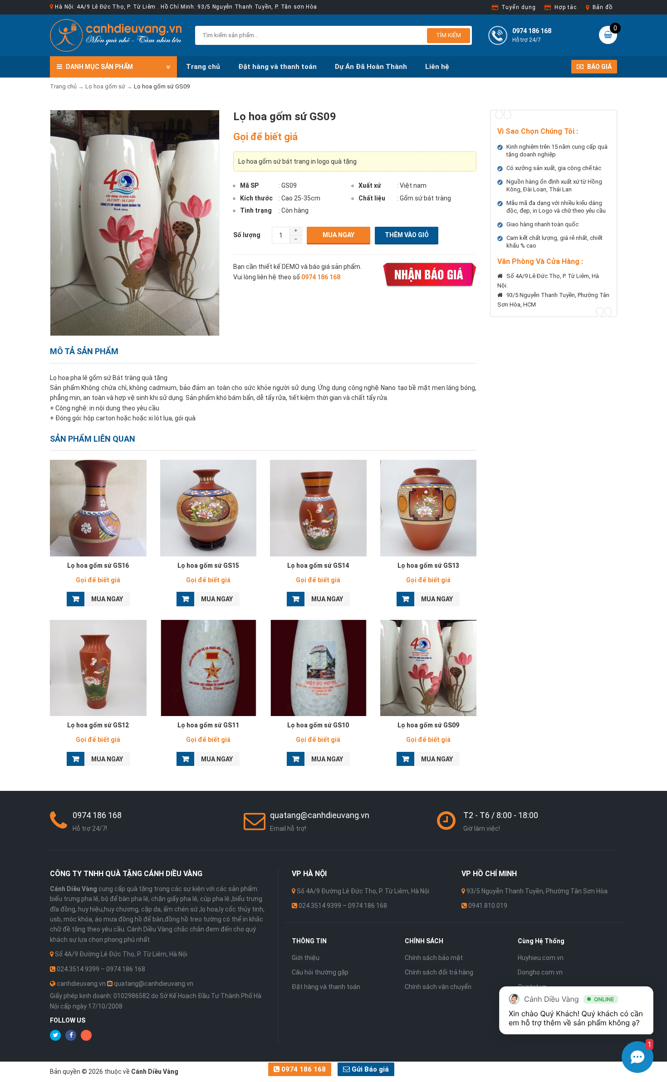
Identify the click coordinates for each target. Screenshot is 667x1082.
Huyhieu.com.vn (541, 957)
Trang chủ (203, 67)
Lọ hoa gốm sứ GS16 (98, 565)
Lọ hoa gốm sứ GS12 (98, 725)
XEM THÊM (98, 505)
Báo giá (599, 66)
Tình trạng (256, 210)
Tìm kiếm (448, 35)
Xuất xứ (369, 185)
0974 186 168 (303, 1069)
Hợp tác (565, 7)
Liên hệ (437, 67)
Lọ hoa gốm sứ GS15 (208, 565)
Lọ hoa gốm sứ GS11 (208, 725)
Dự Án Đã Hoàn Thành (371, 67)
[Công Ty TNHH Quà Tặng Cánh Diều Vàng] (115, 35)
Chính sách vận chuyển (438, 986)
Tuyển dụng (518, 7)
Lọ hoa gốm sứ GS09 (428, 725)
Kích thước (256, 198)
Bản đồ (603, 7)
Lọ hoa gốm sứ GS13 (428, 565)
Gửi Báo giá (369, 1069)
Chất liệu (371, 198)
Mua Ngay (338, 235)
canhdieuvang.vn (81, 983)
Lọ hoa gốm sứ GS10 (318, 725)
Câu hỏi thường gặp (320, 972)
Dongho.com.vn (540, 972)
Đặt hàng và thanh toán (277, 67)
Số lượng (246, 235)
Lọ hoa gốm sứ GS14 (318, 565)
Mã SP (249, 185)
